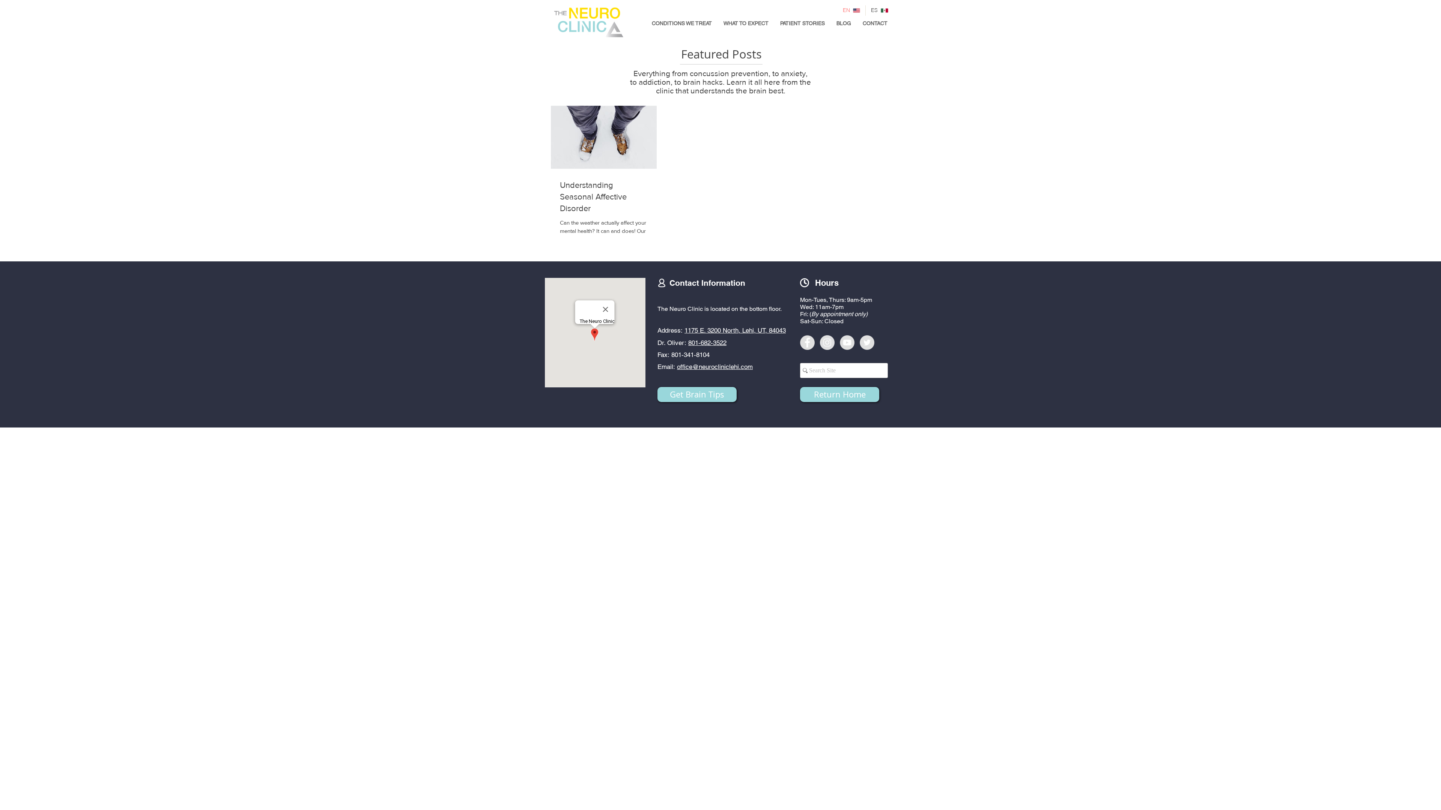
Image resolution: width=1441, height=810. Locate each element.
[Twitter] (867, 342)
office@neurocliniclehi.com (715, 366)
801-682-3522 (707, 342)
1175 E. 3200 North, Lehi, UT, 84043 (735, 330)
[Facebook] (807, 342)
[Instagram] (827, 342)
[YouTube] (847, 342)
